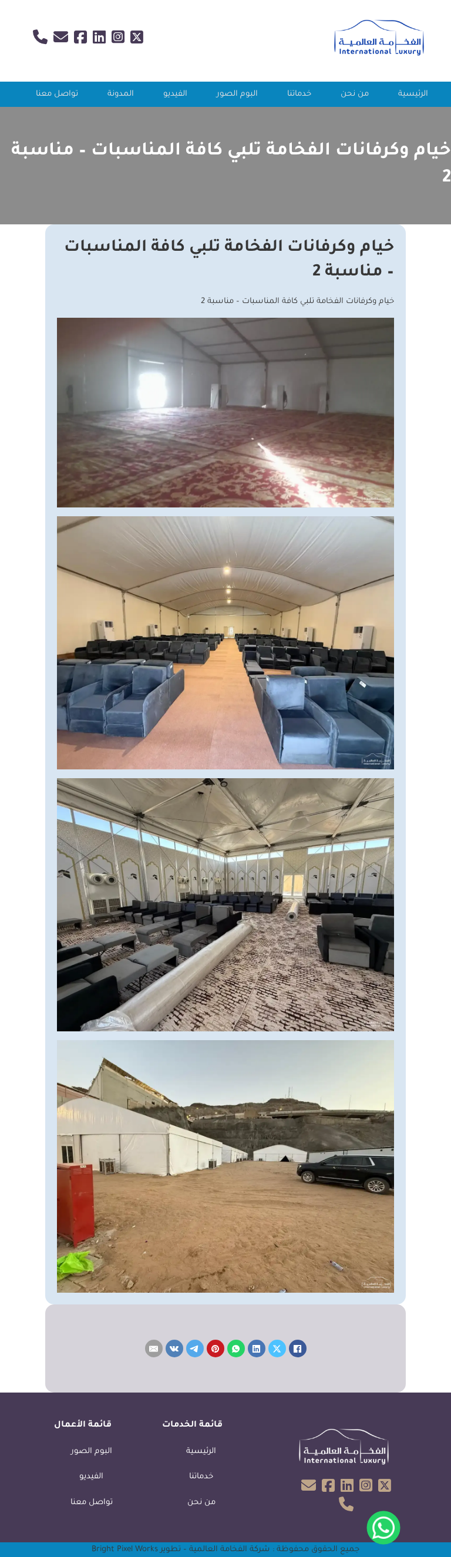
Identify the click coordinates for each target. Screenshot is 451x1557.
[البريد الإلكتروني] (154, 1348)
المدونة (120, 94)
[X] (277, 1348)
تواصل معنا (57, 94)
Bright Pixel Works (125, 1549)
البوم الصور (237, 94)
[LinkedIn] (256, 1348)
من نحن (355, 94)
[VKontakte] (174, 1348)
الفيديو (175, 94)
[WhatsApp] (236, 1348)
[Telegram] (195, 1348)
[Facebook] (298, 1348)
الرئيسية (413, 94)
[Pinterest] (215, 1348)
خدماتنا (299, 94)
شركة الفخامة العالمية (229, 1549)
